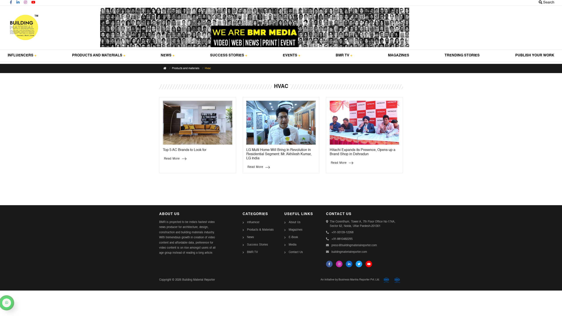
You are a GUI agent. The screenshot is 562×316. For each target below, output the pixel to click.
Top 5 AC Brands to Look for (184, 150)
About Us (295, 222)
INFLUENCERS (20, 55)
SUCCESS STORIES (227, 55)
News (250, 237)
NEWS (166, 55)
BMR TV (342, 55)
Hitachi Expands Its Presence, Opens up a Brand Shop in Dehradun (362, 152)
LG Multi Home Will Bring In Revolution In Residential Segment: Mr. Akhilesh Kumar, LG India (279, 154)
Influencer (253, 222)
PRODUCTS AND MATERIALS (97, 55)
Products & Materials (260, 229)
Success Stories (257, 244)
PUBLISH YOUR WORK (534, 55)
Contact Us (296, 252)
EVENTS (290, 55)
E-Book (293, 237)
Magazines (296, 229)
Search (548, 2)
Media (292, 244)
